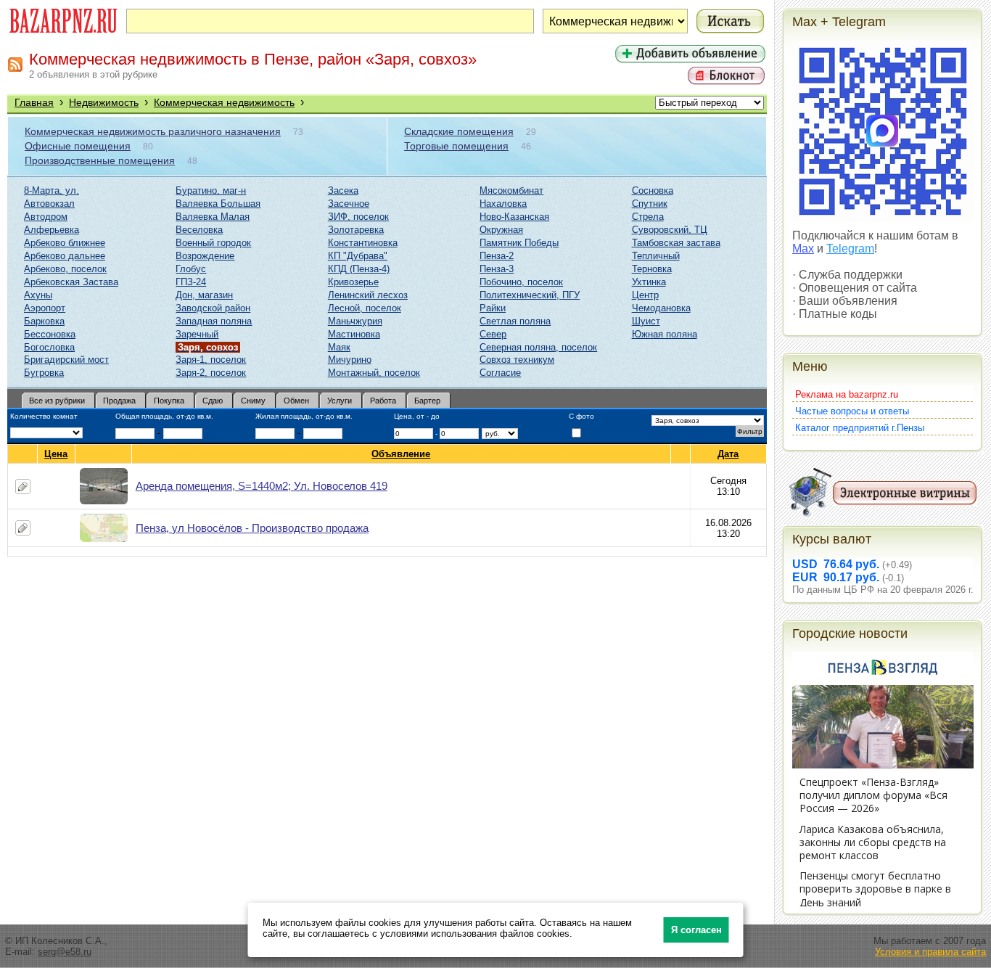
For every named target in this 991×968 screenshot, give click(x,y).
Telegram (850, 248)
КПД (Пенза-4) (359, 268)
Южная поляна (664, 334)
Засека (343, 190)
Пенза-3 (497, 268)
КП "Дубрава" (357, 255)
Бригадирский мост (66, 359)
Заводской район (213, 308)
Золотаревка (356, 229)
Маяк (339, 347)
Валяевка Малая (213, 216)
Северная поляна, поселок (538, 347)
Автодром (45, 216)
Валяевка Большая (218, 203)
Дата (728, 453)
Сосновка (652, 190)
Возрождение (205, 255)
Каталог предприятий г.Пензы (859, 427)
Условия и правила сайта (930, 951)
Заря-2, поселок (211, 372)
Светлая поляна (515, 321)
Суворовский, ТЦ (669, 229)
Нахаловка (503, 203)
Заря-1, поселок (211, 359)
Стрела (648, 216)
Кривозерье (353, 281)
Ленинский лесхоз (368, 295)
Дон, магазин (204, 295)
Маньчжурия (355, 321)
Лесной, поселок (364, 308)
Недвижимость (104, 102)
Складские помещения (459, 131)
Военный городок (213, 242)
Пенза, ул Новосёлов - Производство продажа (252, 528)
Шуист (646, 321)
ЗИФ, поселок (358, 216)
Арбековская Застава (71, 281)
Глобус (191, 268)
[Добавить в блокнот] (23, 486)
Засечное (348, 203)
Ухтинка (649, 281)
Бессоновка (49, 334)
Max (803, 248)
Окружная (501, 229)
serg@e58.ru (64, 951)
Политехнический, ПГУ (530, 295)
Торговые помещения (456, 146)
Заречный (197, 334)
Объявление (400, 453)
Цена (55, 453)
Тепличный (656, 255)
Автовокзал (49, 203)
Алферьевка (51, 229)
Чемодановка (661, 308)
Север (493, 334)
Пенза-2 (497, 255)
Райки (493, 308)
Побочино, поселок (521, 281)
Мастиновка (354, 334)
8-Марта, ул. (51, 190)
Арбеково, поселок (65, 268)
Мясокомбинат (511, 190)
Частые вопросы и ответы (852, 411)
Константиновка (363, 242)
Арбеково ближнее (64, 242)
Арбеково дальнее (64, 255)
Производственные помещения (100, 160)
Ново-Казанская (514, 216)
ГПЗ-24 (191, 281)
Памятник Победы (519, 242)
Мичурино (349, 359)
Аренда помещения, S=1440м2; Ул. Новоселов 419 (261, 486)
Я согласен (696, 929)
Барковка (44, 321)
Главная (34, 102)
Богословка (49, 347)
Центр (645, 295)
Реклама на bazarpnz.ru (846, 394)
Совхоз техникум (517, 359)
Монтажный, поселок (374, 372)
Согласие (500, 372)
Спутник (649, 203)
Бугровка (44, 372)
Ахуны (38, 295)
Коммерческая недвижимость (224, 102)
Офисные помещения (78, 146)
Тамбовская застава (676, 242)
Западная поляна (214, 321)
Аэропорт (44, 308)
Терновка (652, 268)
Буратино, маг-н (211, 190)
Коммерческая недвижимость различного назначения (153, 131)
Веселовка (199, 229)
